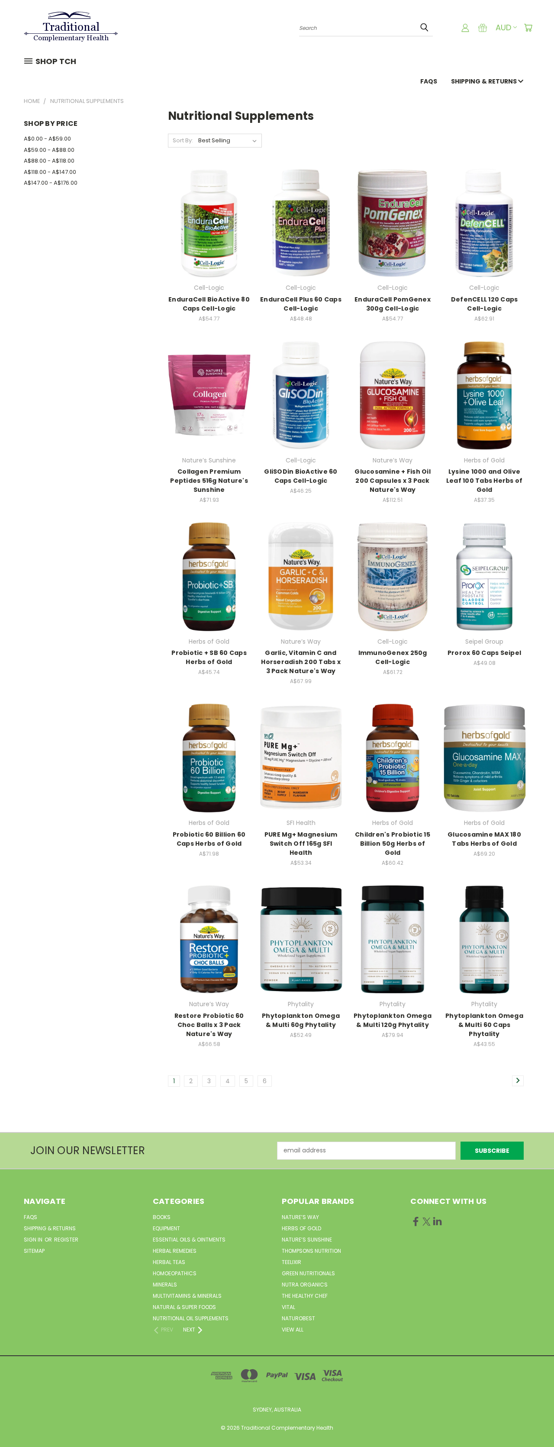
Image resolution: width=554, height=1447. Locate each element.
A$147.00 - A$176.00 (50, 183)
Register (66, 1239)
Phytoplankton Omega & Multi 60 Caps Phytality (484, 1024)
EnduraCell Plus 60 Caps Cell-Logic (300, 304)
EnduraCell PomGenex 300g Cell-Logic (392, 304)
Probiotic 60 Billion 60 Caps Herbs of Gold (209, 839)
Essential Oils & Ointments (189, 1239)
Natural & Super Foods (184, 1307)
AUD (503, 27)
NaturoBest (298, 1318)
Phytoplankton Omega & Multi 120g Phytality (393, 1020)
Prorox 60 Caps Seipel (484, 652)
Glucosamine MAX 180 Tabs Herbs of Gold (484, 839)
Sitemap (34, 1250)
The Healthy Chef (305, 1295)
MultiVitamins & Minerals (187, 1295)
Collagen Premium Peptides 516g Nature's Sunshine (209, 480)
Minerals (165, 1284)
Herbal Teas (169, 1262)
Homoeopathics (174, 1273)
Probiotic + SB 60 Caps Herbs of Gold (209, 657)
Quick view (209, 205)
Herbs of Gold (301, 1228)
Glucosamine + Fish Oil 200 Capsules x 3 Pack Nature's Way (392, 480)
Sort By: (183, 140)
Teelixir (291, 1262)
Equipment (166, 1228)
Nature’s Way (300, 1217)
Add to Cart (209, 238)
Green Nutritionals (308, 1273)
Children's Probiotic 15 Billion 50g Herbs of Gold (392, 843)
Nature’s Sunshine (307, 1239)
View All (292, 1329)
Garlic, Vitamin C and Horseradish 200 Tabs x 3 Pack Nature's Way (301, 661)
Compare (206, 222)
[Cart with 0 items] (528, 27)
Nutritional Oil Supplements (191, 1318)
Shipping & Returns (484, 81)
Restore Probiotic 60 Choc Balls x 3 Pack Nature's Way (209, 1024)
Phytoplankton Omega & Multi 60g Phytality (301, 1020)
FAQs (428, 81)
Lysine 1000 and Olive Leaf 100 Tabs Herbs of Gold (484, 480)
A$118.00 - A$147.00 (50, 172)
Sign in (34, 1239)
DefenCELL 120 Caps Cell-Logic (484, 304)
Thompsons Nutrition (311, 1250)
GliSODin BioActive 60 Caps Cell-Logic (300, 476)
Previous (531, 1420)
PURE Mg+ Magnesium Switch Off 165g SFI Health (301, 843)
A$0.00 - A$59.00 (47, 139)
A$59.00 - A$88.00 (49, 150)
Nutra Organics (305, 1284)
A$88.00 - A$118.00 (49, 161)
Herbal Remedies (174, 1250)
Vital (288, 1307)
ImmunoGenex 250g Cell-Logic (392, 657)
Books (162, 1217)
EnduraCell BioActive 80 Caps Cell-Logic (209, 304)
